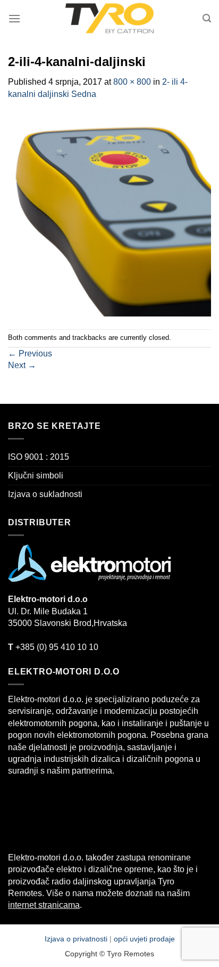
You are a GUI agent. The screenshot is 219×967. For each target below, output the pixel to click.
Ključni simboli (35, 475)
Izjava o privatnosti (77, 939)
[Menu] (14, 18)
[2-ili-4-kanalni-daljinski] (109, 213)
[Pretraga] (207, 18)
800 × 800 (132, 81)
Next (22, 365)
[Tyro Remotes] (109, 18)
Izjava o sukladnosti (45, 494)
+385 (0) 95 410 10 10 (53, 647)
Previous (30, 353)
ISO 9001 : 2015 (38, 456)
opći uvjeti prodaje (144, 939)
